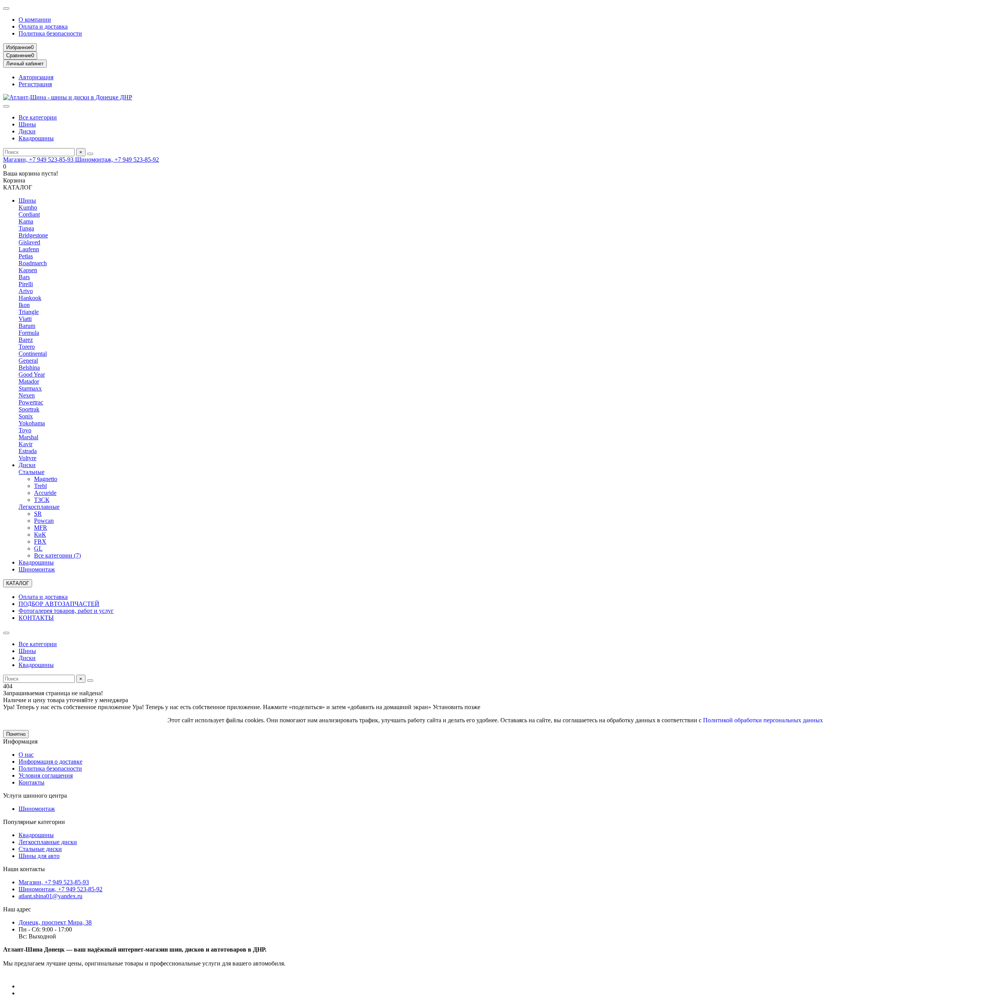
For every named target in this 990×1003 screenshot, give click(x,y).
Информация (20, 741)
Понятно (16, 734)
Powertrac (31, 402)
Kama (26, 221)
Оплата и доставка (43, 26)
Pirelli (26, 284)
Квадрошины (36, 138)
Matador (29, 381)
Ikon (24, 305)
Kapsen (28, 270)
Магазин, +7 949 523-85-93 (39, 159)
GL (38, 548)
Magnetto (45, 479)
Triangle (29, 312)
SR (38, 513)
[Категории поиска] (6, 106)
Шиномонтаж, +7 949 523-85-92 (117, 159)
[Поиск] (90, 154)
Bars (24, 277)
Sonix (26, 416)
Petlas (26, 256)
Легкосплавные (39, 506)
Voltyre (27, 458)
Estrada (28, 451)
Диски (27, 131)
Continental (33, 353)
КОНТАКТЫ (36, 617)
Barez (26, 339)
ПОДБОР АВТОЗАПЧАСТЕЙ (59, 603)
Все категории (38, 117)
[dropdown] (6, 8)
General (28, 360)
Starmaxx (30, 388)
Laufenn (29, 249)
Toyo (25, 430)
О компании (35, 19)
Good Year (32, 374)
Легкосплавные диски (48, 842)
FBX (40, 541)
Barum (27, 325)
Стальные (31, 472)
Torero (27, 346)
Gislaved (29, 242)
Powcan (44, 520)
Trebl (40, 486)
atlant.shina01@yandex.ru (50, 896)
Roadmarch (33, 263)
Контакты (31, 782)
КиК (40, 534)
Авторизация (36, 77)
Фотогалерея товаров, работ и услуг (66, 610)
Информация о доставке (50, 761)
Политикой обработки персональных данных (763, 720)
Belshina (29, 367)
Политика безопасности (50, 33)
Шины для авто (39, 856)
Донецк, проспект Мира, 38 (55, 922)
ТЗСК (42, 499)
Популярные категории (34, 822)
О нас (26, 754)
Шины (27, 124)
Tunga (26, 228)
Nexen (27, 395)
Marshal (28, 437)
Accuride (45, 493)
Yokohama (32, 423)
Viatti (25, 319)
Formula (29, 332)
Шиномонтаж (37, 569)
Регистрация (35, 84)
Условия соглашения (46, 775)
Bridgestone (33, 235)
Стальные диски (40, 849)
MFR (40, 527)
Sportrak (29, 409)
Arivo (26, 291)
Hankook (30, 298)
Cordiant (29, 214)
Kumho (28, 207)
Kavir (25, 444)
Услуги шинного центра (35, 795)
